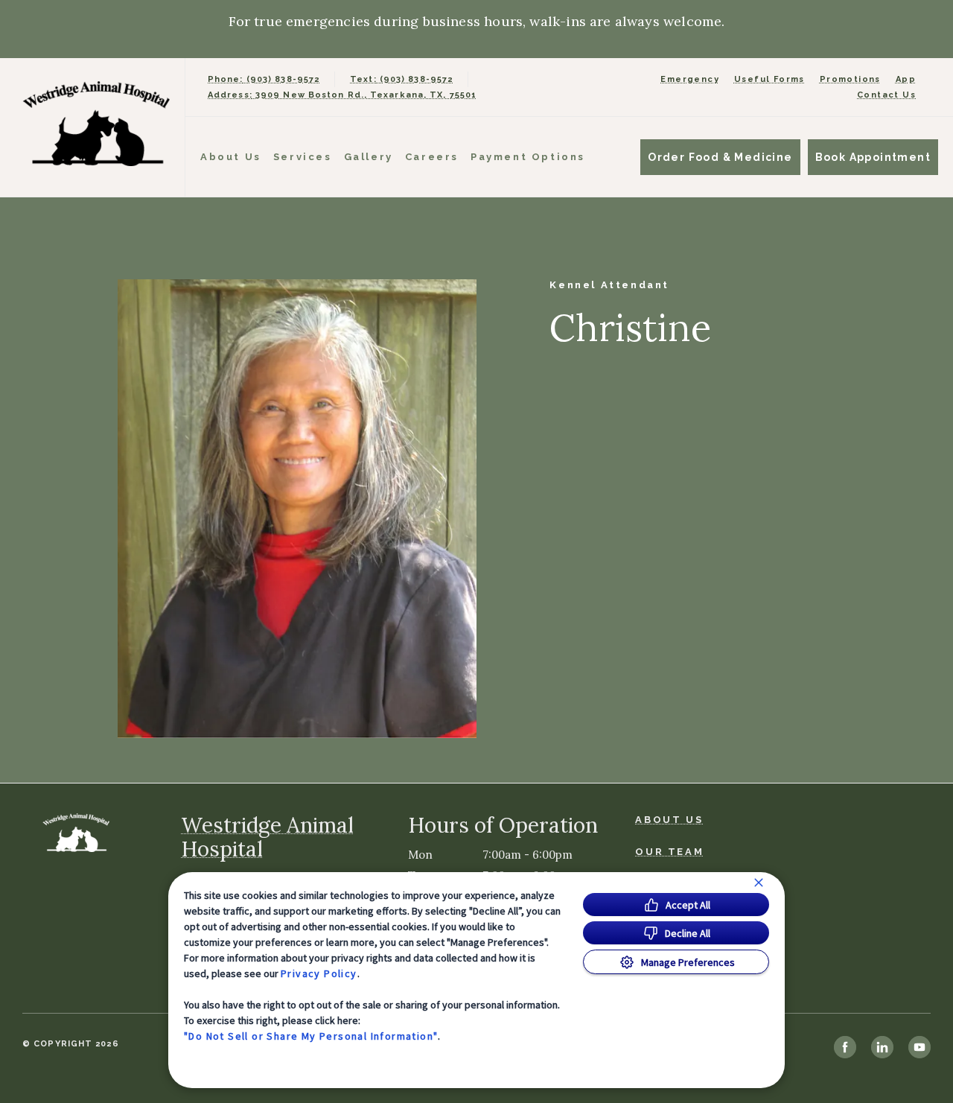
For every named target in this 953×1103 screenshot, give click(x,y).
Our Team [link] (669, 851)
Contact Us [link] (886, 95)
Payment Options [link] (528, 156)
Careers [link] (432, 156)
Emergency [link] (689, 79)
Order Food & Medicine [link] (720, 157)
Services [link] (302, 156)
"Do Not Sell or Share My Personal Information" (311, 1036)
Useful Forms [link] (769, 79)
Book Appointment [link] (873, 157)
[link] (96, 124)
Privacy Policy (319, 973)
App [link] (906, 79)
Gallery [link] (368, 156)
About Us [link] (669, 819)
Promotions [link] (850, 79)
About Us (230, 156)
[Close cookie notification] (758, 882)
